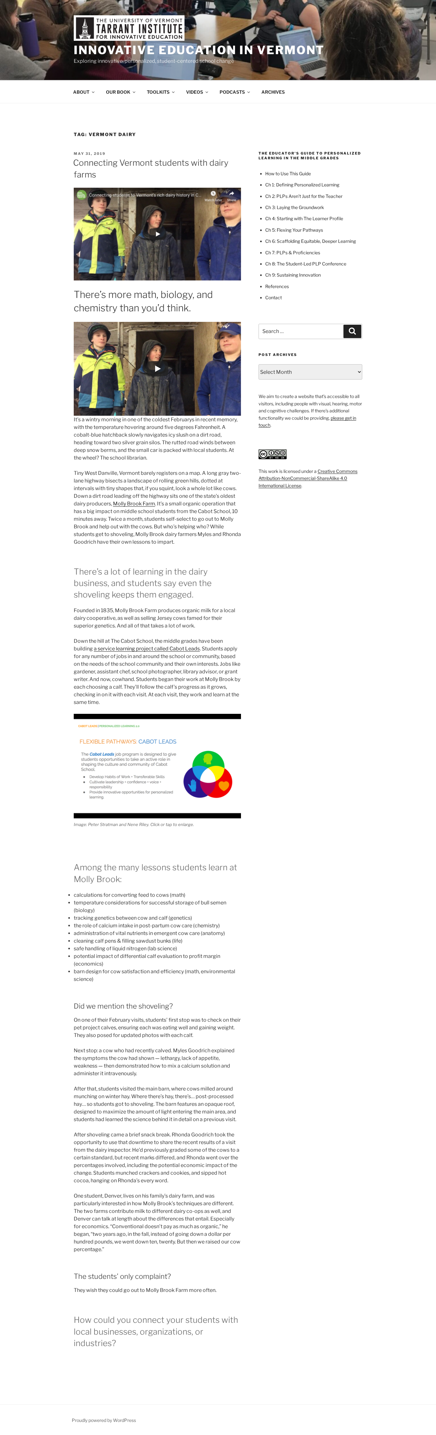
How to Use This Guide (288, 173)
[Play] (157, 368)
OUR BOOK (118, 92)
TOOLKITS (158, 92)
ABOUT (81, 92)
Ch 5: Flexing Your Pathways (294, 230)
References (277, 286)
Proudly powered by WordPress (104, 1420)
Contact (273, 297)
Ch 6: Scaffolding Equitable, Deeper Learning (310, 241)
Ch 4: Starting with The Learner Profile (304, 218)
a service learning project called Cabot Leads (147, 649)
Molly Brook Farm (134, 504)
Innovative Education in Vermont (199, 50)
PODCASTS (232, 92)
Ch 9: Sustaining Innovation (293, 275)
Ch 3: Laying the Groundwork (294, 207)
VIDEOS (194, 92)
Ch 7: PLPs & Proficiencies (292, 252)
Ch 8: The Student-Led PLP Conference (305, 263)
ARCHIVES (273, 92)
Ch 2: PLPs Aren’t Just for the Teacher (303, 196)
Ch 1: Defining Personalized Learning (302, 184)
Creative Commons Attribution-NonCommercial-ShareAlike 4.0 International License (308, 478)
